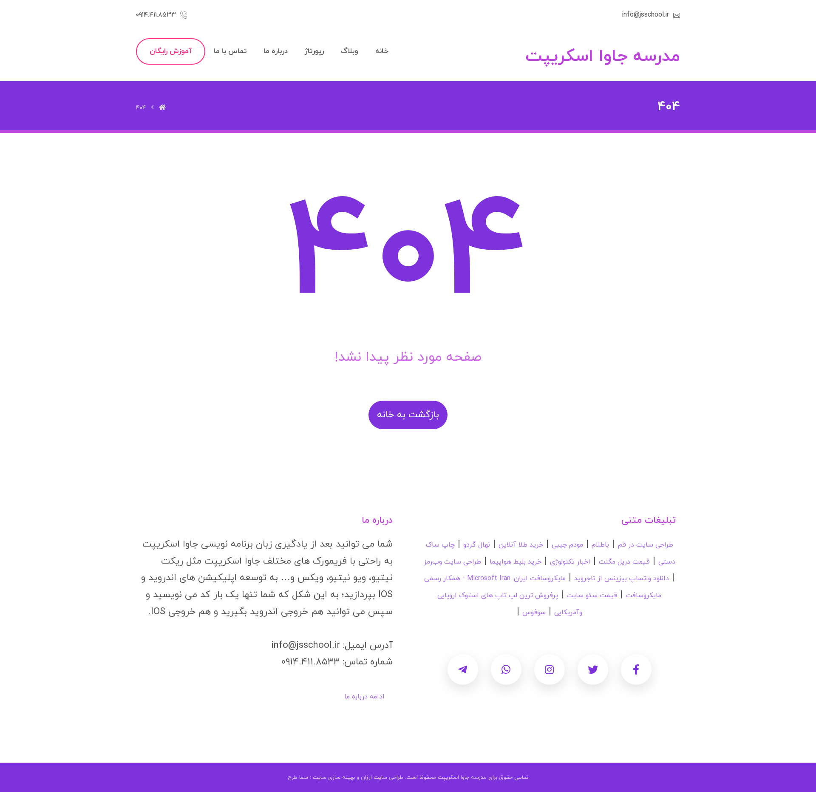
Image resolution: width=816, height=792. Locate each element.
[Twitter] (593, 669)
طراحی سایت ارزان (382, 777)
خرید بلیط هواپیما (515, 562)
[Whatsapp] (506, 669)
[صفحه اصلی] (162, 108)
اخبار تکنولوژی (570, 562)
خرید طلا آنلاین (521, 545)
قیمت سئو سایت (592, 595)
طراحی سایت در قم (645, 545)
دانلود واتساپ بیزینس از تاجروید (621, 578)
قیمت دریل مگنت (624, 562)
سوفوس (534, 612)
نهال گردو (476, 545)
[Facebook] (636, 669)
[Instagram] (549, 669)
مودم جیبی (567, 545)
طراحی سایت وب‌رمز (452, 562)
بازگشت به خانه (408, 415)
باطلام (600, 545)
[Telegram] (463, 669)
